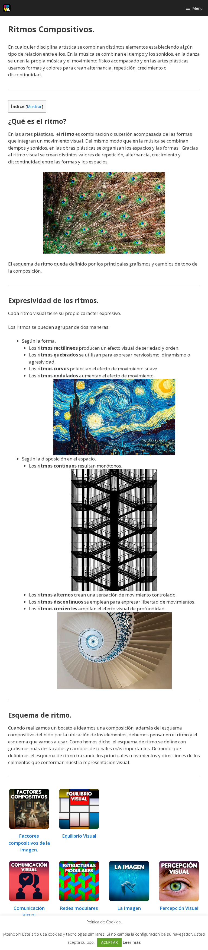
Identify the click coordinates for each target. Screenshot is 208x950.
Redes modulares (79, 908)
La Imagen (129, 908)
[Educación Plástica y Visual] (7, 8)
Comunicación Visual (29, 911)
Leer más (132, 942)
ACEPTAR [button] (109, 942)
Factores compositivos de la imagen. (29, 843)
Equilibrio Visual (79, 836)
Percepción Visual (179, 908)
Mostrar (34, 106)
